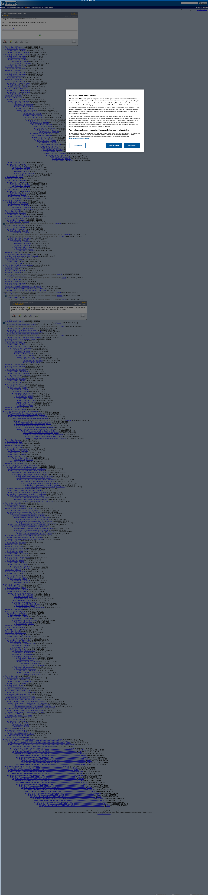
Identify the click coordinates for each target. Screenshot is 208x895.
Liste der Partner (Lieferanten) (79, 138)
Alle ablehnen (114, 145)
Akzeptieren (132, 145)
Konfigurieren (77, 145)
